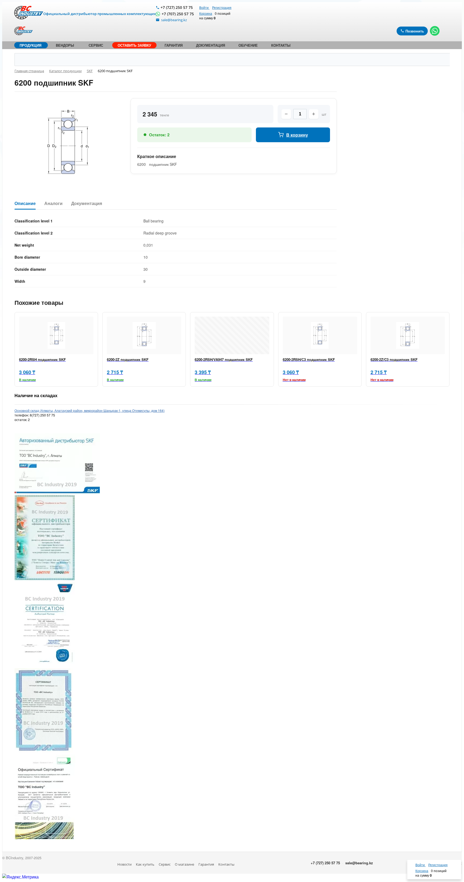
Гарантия (206, 864)
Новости (124, 864)
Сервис (165, 864)
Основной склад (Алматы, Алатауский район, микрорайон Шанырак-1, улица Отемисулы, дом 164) (90, 410)
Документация (86, 203)
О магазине (184, 864)
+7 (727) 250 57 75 (177, 7)
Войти (204, 7)
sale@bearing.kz (359, 862)
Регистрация (221, 7)
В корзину (297, 135)
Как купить (145, 864)
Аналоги (53, 203)
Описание (25, 203)
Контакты (226, 864)
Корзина (205, 13)
